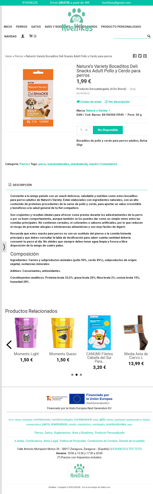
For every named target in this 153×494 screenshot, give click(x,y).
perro (42, 164)
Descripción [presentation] (22, 185)
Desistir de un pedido (132, 441)
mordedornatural (33, 424)
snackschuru (84, 424)
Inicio (8, 26)
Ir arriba (19, 441)
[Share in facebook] (134, 56)
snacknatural (78, 164)
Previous (9, 344)
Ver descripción (119, 102)
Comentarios (108, 164)
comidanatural (82, 419)
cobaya (18, 420)
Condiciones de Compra (102, 441)
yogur (129, 424)
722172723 (135, 449)
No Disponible (108, 130)
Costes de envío (91, 102)
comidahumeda (41, 419)
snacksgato (98, 424)
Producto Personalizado (121, 26)
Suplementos (62, 432)
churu (11, 420)
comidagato (27, 420)
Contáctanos (34, 441)
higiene (110, 420)
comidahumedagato (62, 419)
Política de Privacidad (73, 441)
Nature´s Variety (97, 110)
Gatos (36, 26)
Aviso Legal (51, 441)
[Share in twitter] (140, 56)
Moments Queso (62, 354)
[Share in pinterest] (145, 56)
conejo (95, 420)
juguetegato (119, 420)
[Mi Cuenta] (22, 36)
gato (102, 419)
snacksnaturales (58, 164)
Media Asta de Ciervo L (136, 356)
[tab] (19, 185)
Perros (21, 26)
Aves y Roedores (82, 432)
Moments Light (26, 354)
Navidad (10, 36)
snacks (93, 164)
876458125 (119, 449)
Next (144, 344)
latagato (146, 420)
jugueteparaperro (133, 420)
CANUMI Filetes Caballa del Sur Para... (99, 358)
